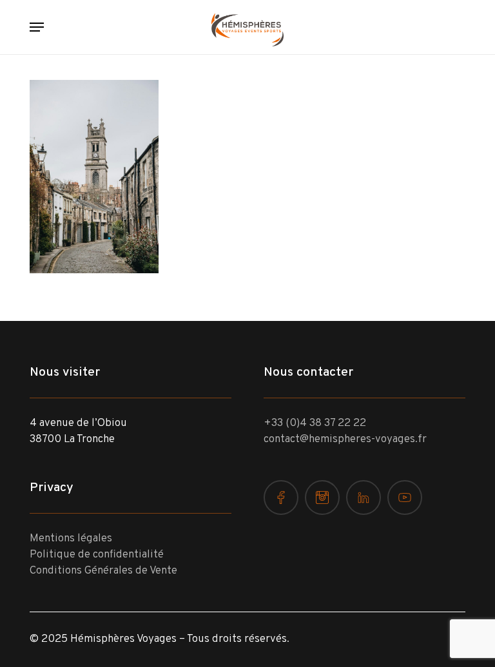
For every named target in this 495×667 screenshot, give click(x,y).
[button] (37, 27)
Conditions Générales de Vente (103, 571)
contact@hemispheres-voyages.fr (345, 439)
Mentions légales (71, 539)
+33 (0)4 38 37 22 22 (315, 423)
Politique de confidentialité (97, 555)
